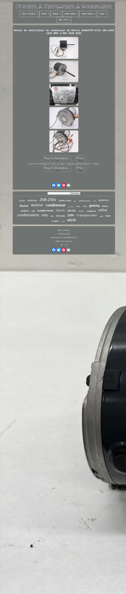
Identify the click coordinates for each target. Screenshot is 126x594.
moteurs (103, 200)
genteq (94, 205)
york (74, 201)
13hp (33, 211)
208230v (60, 210)
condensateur (28, 215)
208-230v (48, 199)
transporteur (87, 215)
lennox (105, 206)
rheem (78, 206)
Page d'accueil (64, 230)
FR (66, 245)
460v (52, 216)
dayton (24, 205)
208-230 (71, 210)
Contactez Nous (64, 234)
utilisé (102, 210)
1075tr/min (65, 201)
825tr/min (60, 216)
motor (63, 221)
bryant (22, 200)
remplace (55, 221)
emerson (32, 200)
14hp (85, 206)
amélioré (25, 210)
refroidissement (84, 201)
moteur (37, 204)
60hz (45, 215)
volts (94, 201)
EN (62, 245)
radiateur (81, 211)
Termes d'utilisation (63, 241)
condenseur (56, 205)
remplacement (45, 210)
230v (70, 215)
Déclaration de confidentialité (64, 238)
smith (101, 216)
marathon (71, 206)
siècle (71, 220)
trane (107, 215)
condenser (91, 211)
